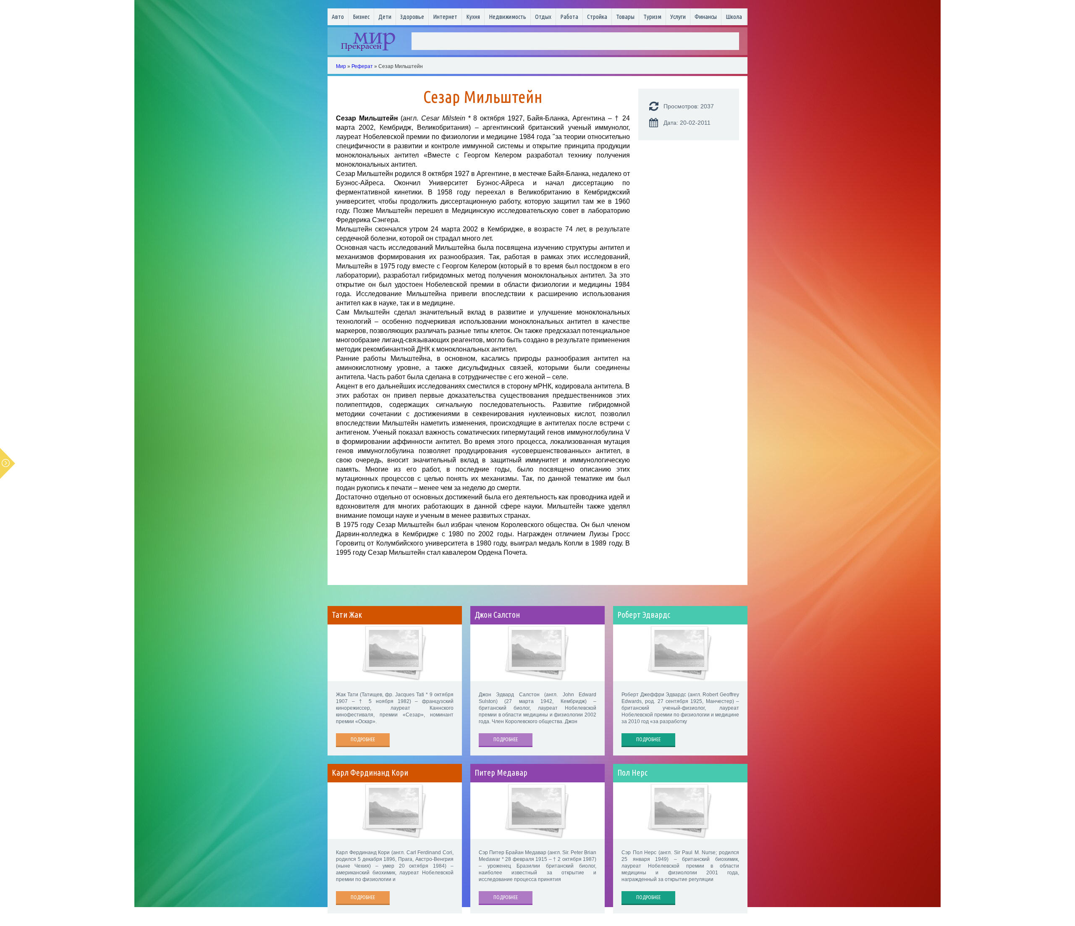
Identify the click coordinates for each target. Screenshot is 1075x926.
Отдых (543, 16)
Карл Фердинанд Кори (370, 772)
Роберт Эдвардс (643, 614)
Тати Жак (347, 614)
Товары (625, 16)
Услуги (678, 16)
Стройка (597, 16)
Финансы (706, 16)
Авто (338, 16)
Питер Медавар (501, 772)
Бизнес (361, 16)
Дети (384, 16)
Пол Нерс (632, 772)
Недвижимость (507, 16)
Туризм (652, 16)
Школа (734, 16)
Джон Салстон (497, 614)
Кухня (473, 16)
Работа (569, 16)
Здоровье (412, 16)
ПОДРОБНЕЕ (363, 739)
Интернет (445, 16)
